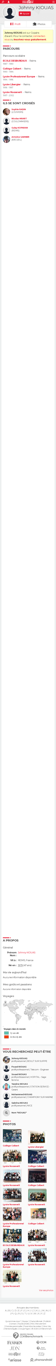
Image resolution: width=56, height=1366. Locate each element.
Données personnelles (13, 1326)
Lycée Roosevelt (12, 92)
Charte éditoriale (36, 1321)
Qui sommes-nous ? (13, 1321)
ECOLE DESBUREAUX (15, 60)
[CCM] (41, 1342)
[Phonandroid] (41, 1360)
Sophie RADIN (18, 109)
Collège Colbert (12, 68)
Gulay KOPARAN (19, 128)
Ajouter (26, 13)
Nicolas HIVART (19, 118)
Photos (41, 24)
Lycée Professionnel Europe (19, 76)
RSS (32, 1324)
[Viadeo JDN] (41, 1354)
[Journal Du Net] (14, 1348)
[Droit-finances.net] (41, 1348)
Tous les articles (23, 1324)
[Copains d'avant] (14, 1354)
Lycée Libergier (12, 84)
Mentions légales (11, 1329)
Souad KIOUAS (19, 1074)
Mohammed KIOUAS (21, 1094)
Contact (13, 1324)
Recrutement (40, 1324)
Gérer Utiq (47, 1326)
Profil (17, 24)
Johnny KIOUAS (19, 1058)
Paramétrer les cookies (32, 1326)
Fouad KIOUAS (18, 1067)
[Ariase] (14, 1359)
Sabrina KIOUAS (19, 1103)
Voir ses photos (46, 1290)
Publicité (47, 1321)
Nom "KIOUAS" (19, 1113)
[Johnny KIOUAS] (9, 12)
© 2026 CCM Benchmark (42, 1329)
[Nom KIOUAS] (6, 1112)
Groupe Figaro (24, 1329)
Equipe (25, 1321)
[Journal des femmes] (14, 1342)
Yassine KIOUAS (19, 1084)
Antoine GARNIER (20, 137)
